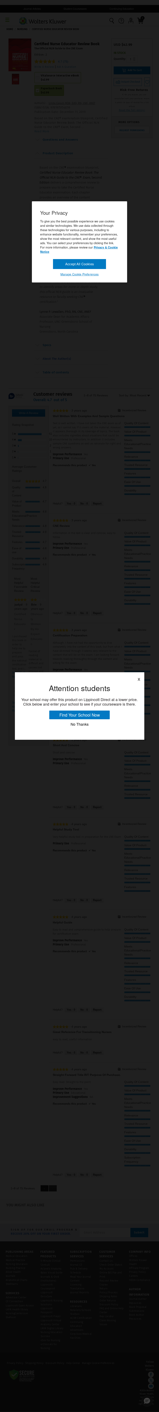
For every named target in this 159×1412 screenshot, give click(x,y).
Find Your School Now (79, 715)
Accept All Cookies (79, 264)
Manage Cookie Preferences (79, 274)
